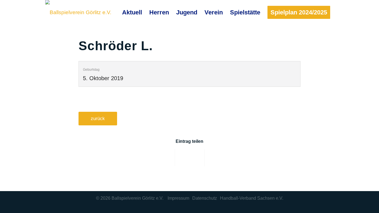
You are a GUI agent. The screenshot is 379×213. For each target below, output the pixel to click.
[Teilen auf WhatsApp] (219, 157)
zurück (98, 118)
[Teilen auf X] (189, 157)
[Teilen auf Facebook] (160, 157)
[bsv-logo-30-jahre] (78, 12)
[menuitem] (132, 12)
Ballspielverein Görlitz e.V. (137, 198)
